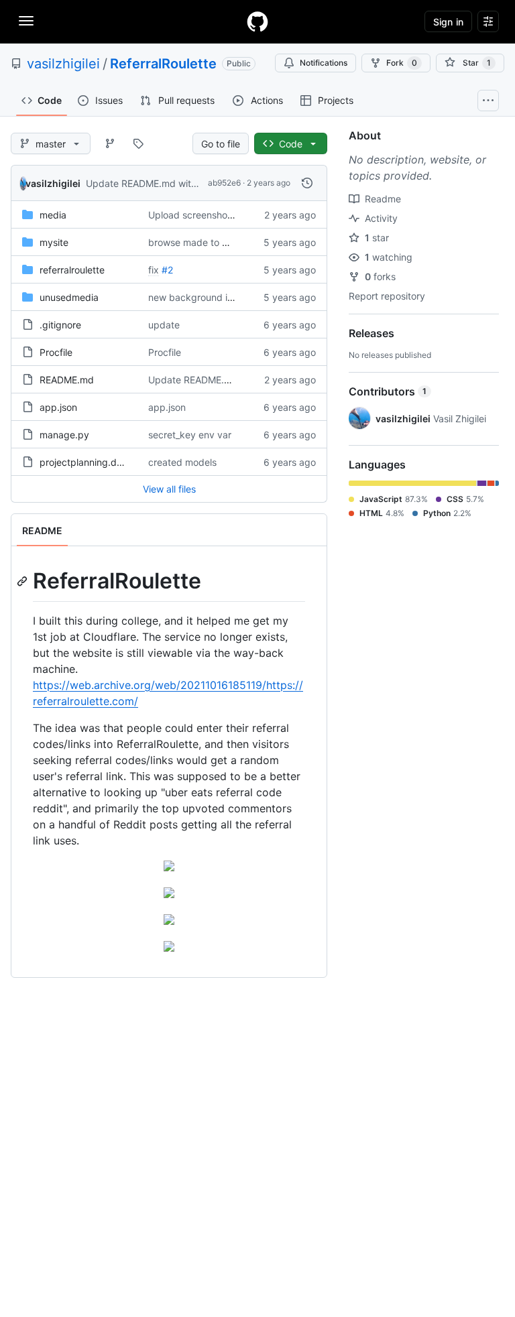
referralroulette (72, 269)
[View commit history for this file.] (307, 183)
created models (182, 462)
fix (153, 269)
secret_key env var (189, 434)
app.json (58, 407)
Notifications (323, 63)
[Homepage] (257, 21)
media (53, 215)
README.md (67, 379)
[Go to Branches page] (110, 143)
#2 (167, 269)
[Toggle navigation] (26, 21)
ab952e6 (224, 183)
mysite (54, 242)
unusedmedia (69, 297)
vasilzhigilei (63, 64)
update (164, 324)
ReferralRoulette (163, 64)
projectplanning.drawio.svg (99, 462)
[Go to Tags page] (138, 143)
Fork (401, 63)
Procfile (56, 352)
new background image (200, 297)
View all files (169, 489)
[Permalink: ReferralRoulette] (23, 581)
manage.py (64, 434)
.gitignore (60, 324)
